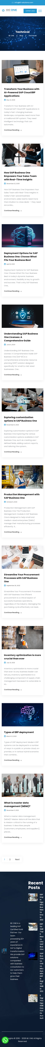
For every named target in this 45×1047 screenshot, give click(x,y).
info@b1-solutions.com (24, 2)
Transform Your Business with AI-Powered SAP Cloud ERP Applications (21, 92)
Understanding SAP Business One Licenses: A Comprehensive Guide (21, 337)
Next (17, 859)
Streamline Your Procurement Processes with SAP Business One (21, 578)
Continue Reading (11, 130)
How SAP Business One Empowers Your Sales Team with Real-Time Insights (20, 176)
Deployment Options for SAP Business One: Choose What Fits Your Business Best (21, 257)
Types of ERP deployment (19, 732)
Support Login (30, 11)
